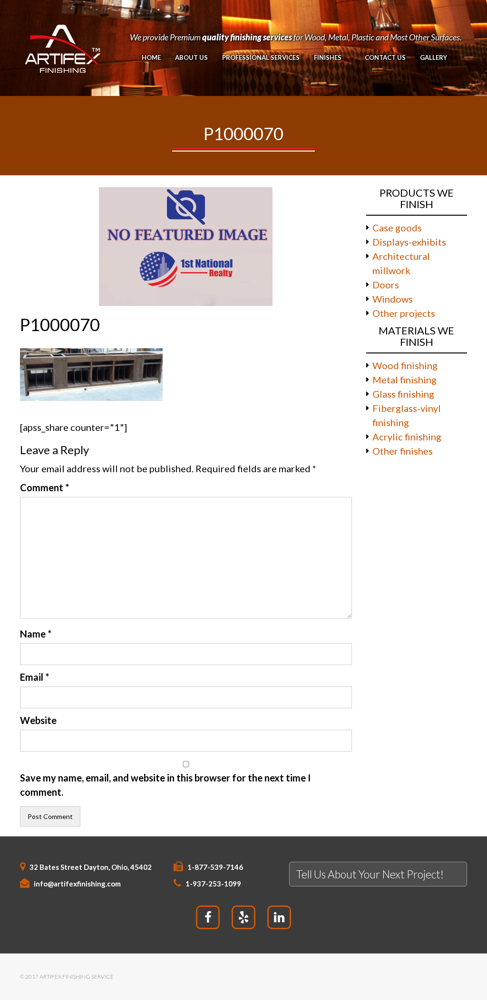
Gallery (433, 57)
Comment (44, 487)
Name (35, 633)
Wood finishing (405, 365)
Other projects (403, 313)
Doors (385, 284)
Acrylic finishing (406, 436)
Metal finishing (404, 379)
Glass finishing (403, 394)
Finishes (327, 57)
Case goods (397, 227)
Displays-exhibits (409, 242)
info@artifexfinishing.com (77, 883)
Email (34, 677)
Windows (392, 299)
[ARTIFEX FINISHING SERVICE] (62, 46)
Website (38, 720)
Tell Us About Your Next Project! (370, 874)
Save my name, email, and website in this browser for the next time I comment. (165, 785)
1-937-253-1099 (213, 883)
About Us (191, 57)
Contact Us (385, 57)
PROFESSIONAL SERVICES (261, 57)
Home (151, 57)
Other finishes (402, 451)
